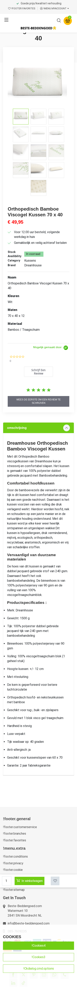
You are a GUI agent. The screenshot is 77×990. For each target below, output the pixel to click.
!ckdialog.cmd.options (38, 968)
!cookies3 (38, 957)
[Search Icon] (59, 21)
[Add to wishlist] (55, 881)
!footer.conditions (15, 856)
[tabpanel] (38, 598)
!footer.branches (14, 833)
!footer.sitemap (14, 890)
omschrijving (17, 427)
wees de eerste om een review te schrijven (38, 401)
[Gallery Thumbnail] (21, 116)
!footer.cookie (13, 870)
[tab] (38, 372)
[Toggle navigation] (6, 20)
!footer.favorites (14, 840)
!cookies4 (38, 945)
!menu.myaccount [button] (55, 8)
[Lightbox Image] (38, 81)
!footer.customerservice (20, 827)
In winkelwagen (32, 881)
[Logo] (38, 28)
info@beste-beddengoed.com (29, 923)
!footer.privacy (13, 863)
